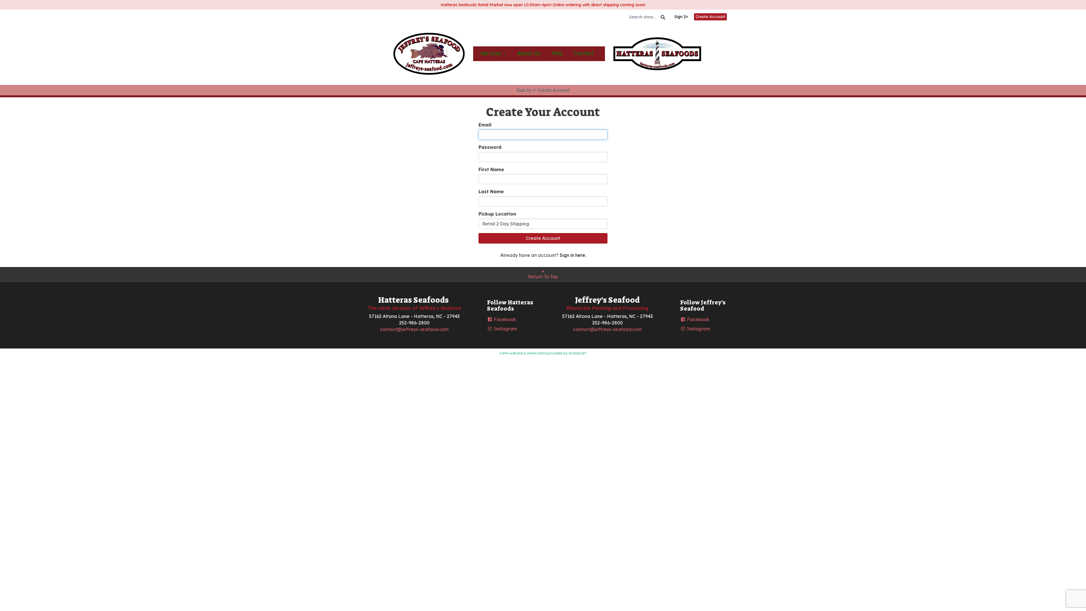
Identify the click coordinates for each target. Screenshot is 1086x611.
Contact (584, 53)
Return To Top (543, 276)
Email (485, 125)
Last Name (491, 191)
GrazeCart (577, 353)
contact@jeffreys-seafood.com (414, 329)
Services (491, 53)
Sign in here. (573, 255)
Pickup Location (497, 214)
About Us (528, 53)
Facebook (504, 319)
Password (490, 147)
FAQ (557, 53)
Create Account (710, 16)
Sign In (681, 16)
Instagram (505, 329)
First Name (491, 169)
